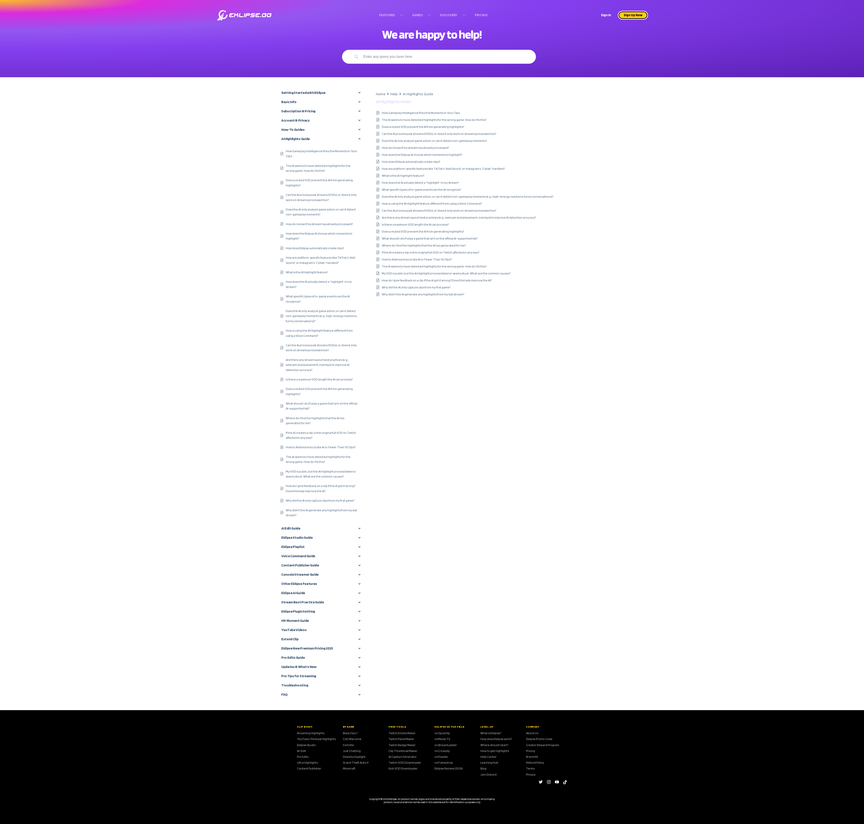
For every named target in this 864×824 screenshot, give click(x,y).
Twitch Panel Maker (401, 739)
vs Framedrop (443, 762)
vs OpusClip (442, 733)
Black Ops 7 (350, 733)
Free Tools (397, 726)
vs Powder (441, 756)
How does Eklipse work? (496, 739)
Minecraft (349, 768)
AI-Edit (301, 751)
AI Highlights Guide (418, 94)
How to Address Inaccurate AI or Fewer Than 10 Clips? (417, 259)
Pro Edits (302, 756)
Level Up (486, 726)
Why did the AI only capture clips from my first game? (416, 287)
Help (394, 94)
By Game (348, 726)
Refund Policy (535, 762)
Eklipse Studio (306, 745)
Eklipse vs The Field (449, 726)
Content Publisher (309, 768)
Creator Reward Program (542, 745)
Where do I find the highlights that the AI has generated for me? (424, 245)
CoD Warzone (352, 739)
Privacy (531, 774)
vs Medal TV (442, 739)
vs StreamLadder (445, 745)
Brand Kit (532, 756)
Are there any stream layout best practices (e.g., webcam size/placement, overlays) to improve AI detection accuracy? (459, 217)
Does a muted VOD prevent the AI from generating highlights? (423, 127)
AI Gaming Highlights (310, 733)
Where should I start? (494, 745)
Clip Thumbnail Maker (403, 751)
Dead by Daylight (354, 756)
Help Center (488, 756)
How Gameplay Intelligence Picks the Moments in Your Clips (421, 113)
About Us (532, 733)
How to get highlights (494, 751)
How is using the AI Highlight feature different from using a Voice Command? (432, 203)
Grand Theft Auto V (356, 762)
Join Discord (488, 774)
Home (380, 94)
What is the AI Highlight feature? (403, 175)
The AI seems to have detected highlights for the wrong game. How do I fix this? (434, 120)
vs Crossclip (442, 751)
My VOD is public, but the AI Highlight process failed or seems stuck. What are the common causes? (446, 273)
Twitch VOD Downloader (405, 762)
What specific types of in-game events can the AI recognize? (421, 189)
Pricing (530, 751)
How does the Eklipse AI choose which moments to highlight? (422, 154)
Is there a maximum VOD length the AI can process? (415, 224)
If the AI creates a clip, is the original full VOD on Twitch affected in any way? (430, 252)
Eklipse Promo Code (539, 739)
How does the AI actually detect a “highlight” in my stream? (420, 182)
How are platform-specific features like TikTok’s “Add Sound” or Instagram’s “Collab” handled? (443, 168)
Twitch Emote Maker (402, 733)
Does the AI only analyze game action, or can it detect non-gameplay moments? (434, 141)
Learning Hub (489, 762)
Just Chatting (352, 751)
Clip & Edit (305, 726)
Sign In (606, 15)
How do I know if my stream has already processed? (415, 147)
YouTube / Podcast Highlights (316, 739)
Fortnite (348, 745)
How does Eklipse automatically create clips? (411, 161)
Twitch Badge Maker (402, 745)
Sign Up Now (633, 15)
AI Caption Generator (403, 756)
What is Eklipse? (490, 733)
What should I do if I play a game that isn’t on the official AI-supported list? (429, 238)
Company (532, 726)
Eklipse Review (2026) (448, 768)
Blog (483, 768)
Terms (530, 768)
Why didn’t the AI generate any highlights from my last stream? (423, 294)
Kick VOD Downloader (403, 768)
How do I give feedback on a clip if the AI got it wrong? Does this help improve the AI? (437, 280)
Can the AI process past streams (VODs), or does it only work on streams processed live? (439, 134)
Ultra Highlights (307, 762)
